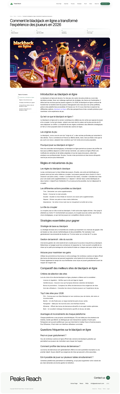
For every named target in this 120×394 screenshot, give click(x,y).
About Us (94, 388)
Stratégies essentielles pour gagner (27, 102)
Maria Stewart (14, 33)
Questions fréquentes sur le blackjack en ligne (25, 109)
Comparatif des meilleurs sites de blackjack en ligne (26, 106)
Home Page (74, 383)
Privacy (99, 388)
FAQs (86, 383)
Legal (108, 388)
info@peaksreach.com (97, 383)
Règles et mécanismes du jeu (25, 99)
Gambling (19, 16)
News (15, 16)
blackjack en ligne (60, 109)
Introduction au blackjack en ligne (26, 97)
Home (11, 16)
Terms (104, 388)
